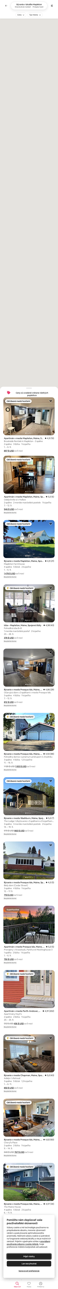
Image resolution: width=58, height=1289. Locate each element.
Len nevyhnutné (29, 1263)
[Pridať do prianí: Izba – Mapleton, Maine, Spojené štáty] (50, 588)
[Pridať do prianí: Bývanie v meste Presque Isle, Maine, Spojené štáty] (50, 652)
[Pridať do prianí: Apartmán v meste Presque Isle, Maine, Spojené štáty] (50, 909)
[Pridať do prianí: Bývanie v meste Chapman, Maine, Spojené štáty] (50, 1038)
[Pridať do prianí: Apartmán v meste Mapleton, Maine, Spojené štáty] (50, 401)
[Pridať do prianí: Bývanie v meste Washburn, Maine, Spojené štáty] (50, 781)
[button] (9, 450)
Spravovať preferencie (29, 1271)
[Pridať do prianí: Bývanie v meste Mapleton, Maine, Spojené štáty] (50, 523)
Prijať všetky (29, 1256)
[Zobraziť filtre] (52, 5)
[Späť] (6, 5)
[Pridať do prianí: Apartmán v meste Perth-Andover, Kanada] (50, 973)
